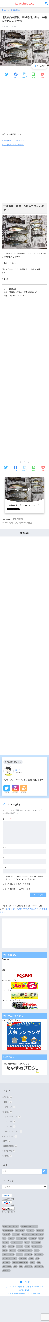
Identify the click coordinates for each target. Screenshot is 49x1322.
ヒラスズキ (28, 1254)
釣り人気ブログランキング (13, 145)
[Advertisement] (24, 105)
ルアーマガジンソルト (10, 1258)
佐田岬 (31, 1258)
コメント (7, 819)
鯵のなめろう (39, 1266)
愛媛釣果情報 (18, 519)
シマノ (27, 1246)
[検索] (44, 1171)
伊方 (21, 523)
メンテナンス (9, 1136)
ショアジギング (12, 1117)
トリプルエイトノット (25, 1250)
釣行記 (7, 1112)
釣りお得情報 (7, 1266)
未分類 (7, 1156)
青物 (20, 1266)
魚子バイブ (28, 1266)
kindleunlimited (8, 1230)
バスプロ (19, 1254)
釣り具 (7, 1097)
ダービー (12, 1250)
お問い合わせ (24, 1290)
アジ (4, 1238)
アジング (13, 523)
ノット (37, 1250)
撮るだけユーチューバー (20, 1262)
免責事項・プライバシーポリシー (30, 1287)
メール (5, 857)
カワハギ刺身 (36, 1242)
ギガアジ (11, 1246)
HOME (26, 1282)
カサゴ (27, 1242)
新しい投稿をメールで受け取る (17, 889)
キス (4, 1246)
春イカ (32, 1262)
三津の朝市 (22, 1258)
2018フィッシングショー (10, 1226)
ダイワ (5, 1250)
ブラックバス (39, 1254)
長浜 (15, 1266)
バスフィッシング (13, 1131)
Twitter (7, 792)
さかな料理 (9, 1151)
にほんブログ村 (8, 1199)
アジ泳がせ (32, 1238)
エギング (10, 1126)
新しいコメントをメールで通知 (17, 884)
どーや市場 (16, 1234)
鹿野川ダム (6, 1270)
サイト (5, 867)
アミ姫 (41, 1238)
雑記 (6, 1141)
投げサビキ (6, 1262)
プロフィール (11, 1287)
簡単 (38, 1262)
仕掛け (7, 1102)
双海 (37, 1258)
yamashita (40, 1230)
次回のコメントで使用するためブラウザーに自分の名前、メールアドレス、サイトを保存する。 (25, 878)
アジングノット (21, 1238)
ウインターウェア (16, 1242)
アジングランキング (8, 1212)
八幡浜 (29, 523)
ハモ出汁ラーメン (8, 1254)
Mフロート (30, 1230)
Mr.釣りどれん (19, 1230)
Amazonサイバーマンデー (29, 1226)
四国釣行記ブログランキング (13, 141)
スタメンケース (37, 1246)
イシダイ (5, 1242)
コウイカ (19, 1246)
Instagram (15, 792)
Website (23, 792)
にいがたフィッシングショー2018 (32, 1234)
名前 (4, 848)
